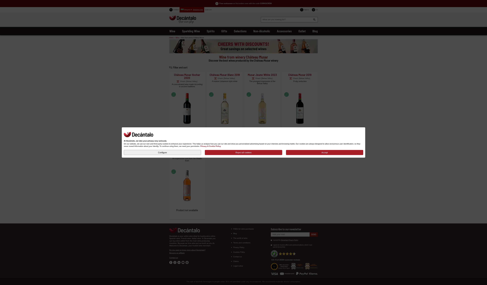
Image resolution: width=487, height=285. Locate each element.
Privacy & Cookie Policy (210, 146)
